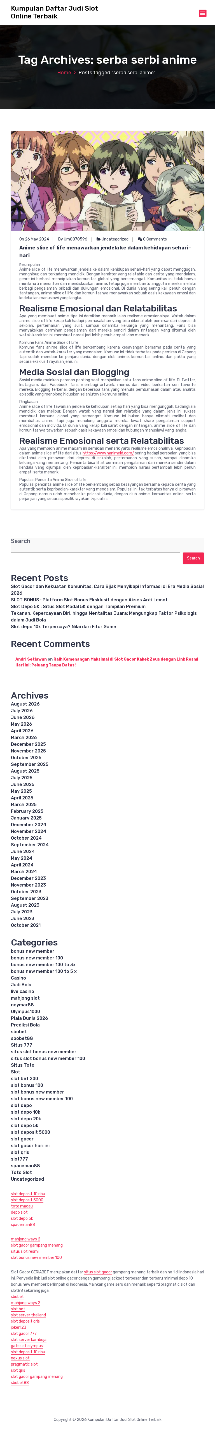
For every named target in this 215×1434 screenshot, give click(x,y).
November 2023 (28, 885)
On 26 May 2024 (34, 239)
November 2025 (28, 751)
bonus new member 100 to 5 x (44, 971)
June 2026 (23, 717)
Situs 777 (21, 1045)
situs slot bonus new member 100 (48, 1058)
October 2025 (26, 757)
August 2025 (25, 771)
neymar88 (22, 1004)
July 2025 (21, 777)
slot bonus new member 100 (42, 1098)
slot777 (19, 1159)
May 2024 (21, 858)
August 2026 (25, 704)
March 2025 (24, 804)
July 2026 (22, 710)
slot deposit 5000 (30, 1132)
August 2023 (25, 905)
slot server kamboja (28, 1339)
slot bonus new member (37, 1092)
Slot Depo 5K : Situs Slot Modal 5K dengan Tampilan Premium (78, 606)
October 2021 (26, 925)
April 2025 (22, 798)
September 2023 (29, 898)
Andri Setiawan (31, 659)
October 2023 (26, 891)
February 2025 (27, 811)
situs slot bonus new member (43, 1051)
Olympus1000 (25, 1011)
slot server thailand (28, 1315)
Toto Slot (21, 1172)
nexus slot (20, 1358)
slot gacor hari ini (30, 1145)
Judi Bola (21, 984)
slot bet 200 (24, 1078)
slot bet (18, 1309)
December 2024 (28, 824)
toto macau (22, 1206)
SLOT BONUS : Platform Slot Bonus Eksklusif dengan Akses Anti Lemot (89, 599)
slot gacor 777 (24, 1333)
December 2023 (28, 878)
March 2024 (24, 871)
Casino (18, 978)
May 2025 (21, 791)
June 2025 (22, 784)
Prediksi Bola (25, 1025)
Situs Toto (22, 1065)
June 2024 (23, 851)
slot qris (20, 1152)
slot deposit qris (25, 1321)
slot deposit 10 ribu (28, 1194)
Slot (15, 1072)
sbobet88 (22, 1038)
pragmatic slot (24, 1364)
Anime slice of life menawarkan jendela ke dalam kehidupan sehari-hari (105, 252)
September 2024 (30, 844)
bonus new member (32, 951)
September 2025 (29, 764)
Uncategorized (115, 239)
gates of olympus (27, 1346)
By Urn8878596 (72, 239)
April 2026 (22, 730)
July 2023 (21, 911)
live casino (22, 991)
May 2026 (21, 724)
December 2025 (28, 744)
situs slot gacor (98, 1272)
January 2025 (26, 818)
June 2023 (22, 918)
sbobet (19, 1031)
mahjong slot (25, 998)
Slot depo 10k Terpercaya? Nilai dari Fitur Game (63, 626)
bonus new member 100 (37, 958)
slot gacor (22, 1139)
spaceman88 (25, 1165)
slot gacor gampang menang (37, 1245)
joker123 (18, 1327)
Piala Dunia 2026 (29, 1018)
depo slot (19, 1212)
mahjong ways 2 (25, 1239)
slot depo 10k (25, 1112)
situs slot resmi (25, 1251)
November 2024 (28, 831)
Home (64, 73)
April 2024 (22, 865)
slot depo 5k (24, 1125)
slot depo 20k (26, 1118)
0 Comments (154, 239)
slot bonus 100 (27, 1085)
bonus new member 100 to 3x (43, 964)
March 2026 (24, 737)
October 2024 (26, 838)
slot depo (21, 1105)
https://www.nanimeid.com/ (108, 453)
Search (20, 541)
